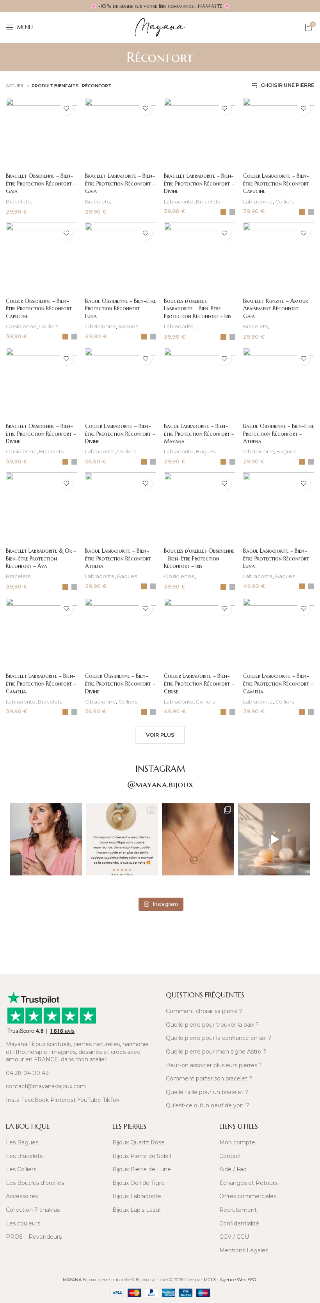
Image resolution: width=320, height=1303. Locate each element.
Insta (13, 1099)
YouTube (89, 1099)
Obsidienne (21, 326)
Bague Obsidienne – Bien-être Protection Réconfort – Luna (120, 308)
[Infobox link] (80, 938)
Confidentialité (239, 1223)
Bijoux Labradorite (136, 1196)
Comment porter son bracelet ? (209, 1078)
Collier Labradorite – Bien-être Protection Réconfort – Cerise (199, 683)
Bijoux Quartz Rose (138, 1142)
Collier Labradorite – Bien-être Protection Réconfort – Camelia (278, 683)
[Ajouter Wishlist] (66, 108)
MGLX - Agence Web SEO (230, 1279)
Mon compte (237, 1142)
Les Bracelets (24, 1156)
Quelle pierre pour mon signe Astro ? (216, 1051)
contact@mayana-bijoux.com (46, 1086)
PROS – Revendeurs (34, 1236)
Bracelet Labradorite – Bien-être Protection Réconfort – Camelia (41, 683)
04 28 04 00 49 (27, 1073)
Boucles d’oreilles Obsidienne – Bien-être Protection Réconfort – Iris (199, 558)
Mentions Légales (243, 1250)
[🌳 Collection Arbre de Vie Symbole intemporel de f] (198, 839)
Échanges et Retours (248, 1182)
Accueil (15, 85)
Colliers (284, 201)
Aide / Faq (233, 1169)
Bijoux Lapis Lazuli (137, 1209)
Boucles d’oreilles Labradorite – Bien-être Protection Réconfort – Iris (197, 308)
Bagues (128, 326)
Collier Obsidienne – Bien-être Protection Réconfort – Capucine (41, 308)
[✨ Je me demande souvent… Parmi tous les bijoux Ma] (46, 839)
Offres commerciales (247, 1196)
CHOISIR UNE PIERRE (287, 85)
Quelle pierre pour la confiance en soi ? (218, 1037)
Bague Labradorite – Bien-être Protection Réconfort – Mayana (199, 434)
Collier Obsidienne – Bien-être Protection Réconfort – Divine (120, 683)
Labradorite (179, 201)
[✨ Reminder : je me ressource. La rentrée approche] (274, 839)
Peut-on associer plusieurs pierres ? (214, 1065)
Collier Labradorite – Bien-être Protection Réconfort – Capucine (278, 183)
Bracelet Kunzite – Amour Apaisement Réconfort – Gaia (275, 308)
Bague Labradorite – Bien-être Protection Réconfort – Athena (120, 558)
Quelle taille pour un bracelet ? (207, 1092)
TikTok (111, 1099)
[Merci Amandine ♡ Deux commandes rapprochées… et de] (122, 839)
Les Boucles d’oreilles (35, 1182)
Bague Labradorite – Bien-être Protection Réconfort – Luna (278, 558)
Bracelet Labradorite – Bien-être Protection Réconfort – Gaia (120, 183)
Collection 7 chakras (33, 1209)
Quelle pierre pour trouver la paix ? (212, 1024)
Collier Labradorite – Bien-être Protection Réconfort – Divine (120, 434)
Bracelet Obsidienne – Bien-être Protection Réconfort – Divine (41, 434)
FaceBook (35, 1099)
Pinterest (63, 1099)
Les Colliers (21, 1169)
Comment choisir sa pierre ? (204, 1011)
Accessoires (22, 1196)
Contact (230, 1156)
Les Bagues (22, 1142)
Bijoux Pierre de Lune (141, 1169)
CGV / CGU (234, 1236)
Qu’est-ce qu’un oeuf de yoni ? (207, 1105)
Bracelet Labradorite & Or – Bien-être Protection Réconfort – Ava (41, 558)
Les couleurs (23, 1223)
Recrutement (238, 1209)
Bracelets (18, 201)
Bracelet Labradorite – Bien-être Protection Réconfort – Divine (199, 183)
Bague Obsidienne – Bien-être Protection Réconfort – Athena (278, 434)
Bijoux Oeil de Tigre (138, 1182)
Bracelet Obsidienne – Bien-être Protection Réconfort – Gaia (41, 183)
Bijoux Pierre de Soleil (141, 1156)
